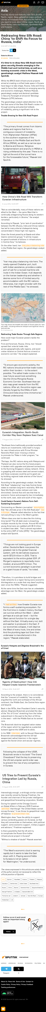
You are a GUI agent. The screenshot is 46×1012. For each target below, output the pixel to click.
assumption (39, 507)
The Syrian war (6, 896)
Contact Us (29, 981)
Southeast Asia (34, 883)
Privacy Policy (15, 984)
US (12, 900)
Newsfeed (17, 879)
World (3, 963)
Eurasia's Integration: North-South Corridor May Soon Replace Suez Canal (22, 433)
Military (38, 963)
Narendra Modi (25, 887)
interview (16, 733)
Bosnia (16, 887)
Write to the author (14, 58)
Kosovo (24, 879)
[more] (42, 204)
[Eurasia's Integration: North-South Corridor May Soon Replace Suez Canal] (23, 416)
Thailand (31, 879)
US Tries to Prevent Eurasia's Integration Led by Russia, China (21, 778)
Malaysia (39, 879)
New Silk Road (32, 896)
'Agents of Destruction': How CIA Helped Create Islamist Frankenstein (21, 683)
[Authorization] (34, 2)
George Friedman (7, 891)
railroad (23, 896)
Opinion (9, 879)
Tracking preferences (8, 987)
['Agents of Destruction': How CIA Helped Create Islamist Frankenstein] (23, 665)
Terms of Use (20, 981)
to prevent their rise (20, 813)
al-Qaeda (17, 891)
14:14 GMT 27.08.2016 (8, 46)
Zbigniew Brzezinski (37, 887)
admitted (5, 808)
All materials (4, 58)
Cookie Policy (5, 984)
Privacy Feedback (27, 984)
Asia (3, 879)
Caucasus (5, 883)
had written (11, 604)
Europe (40, 896)
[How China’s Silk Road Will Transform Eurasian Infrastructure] (23, 180)
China (10, 887)
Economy (28, 963)
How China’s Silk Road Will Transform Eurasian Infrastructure (22, 198)
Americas (12, 963)
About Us (4, 981)
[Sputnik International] (6, 3)
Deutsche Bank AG (27, 891)
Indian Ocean (23, 883)
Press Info (11, 981)
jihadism (15, 896)
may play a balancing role (33, 245)
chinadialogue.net (7, 330)
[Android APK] (7, 993)
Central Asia (13, 883)
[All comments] (3, 1009)
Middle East (5, 900)
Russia (4, 887)
